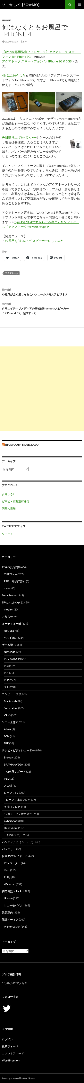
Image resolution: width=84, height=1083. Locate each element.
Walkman (9, 884)
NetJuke (9, 630)
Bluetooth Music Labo (21, 444)
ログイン (7, 1039)
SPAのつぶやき (11, 602)
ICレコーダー (12, 863)
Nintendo (9, 651)
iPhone (6, 20)
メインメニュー (79, 4)
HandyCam (11, 828)
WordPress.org (11, 1060)
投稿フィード (10, 1046)
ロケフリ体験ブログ (18, 799)
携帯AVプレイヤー (13, 856)
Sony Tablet (11, 708)
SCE (6, 687)
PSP (6, 680)
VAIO (7, 715)
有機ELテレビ (12, 806)
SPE (6, 743)
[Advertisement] (42, 388)
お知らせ (7, 616)
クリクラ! (8, 494)
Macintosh (10, 701)
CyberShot (10, 820)
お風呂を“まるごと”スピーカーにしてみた (34, 241)
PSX (6, 778)
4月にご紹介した (14, 75)
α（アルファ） (13, 835)
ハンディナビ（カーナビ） (18, 842)
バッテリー (9, 849)
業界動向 (7, 912)
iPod (7, 870)
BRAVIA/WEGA (13, 764)
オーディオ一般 (11, 623)
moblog (8, 609)
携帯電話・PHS (11, 891)
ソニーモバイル (13, 905)
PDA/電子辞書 (11, 567)
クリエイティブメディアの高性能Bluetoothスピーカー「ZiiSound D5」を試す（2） (35, 308)
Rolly (7, 877)
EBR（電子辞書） (14, 581)
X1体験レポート (16, 771)
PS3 (6, 665)
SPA (25, 41)
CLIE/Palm (10, 574)
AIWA (7, 729)
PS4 (6, 673)
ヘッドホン (11, 637)
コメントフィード (13, 1053)
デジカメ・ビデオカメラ (17, 813)
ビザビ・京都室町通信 (15, 501)
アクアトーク (11, 273)
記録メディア (10, 919)
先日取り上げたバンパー (19, 137)
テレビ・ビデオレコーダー (18, 750)
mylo (7, 588)
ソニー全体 (9, 722)
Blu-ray (8, 757)
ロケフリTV (11, 792)
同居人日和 (9, 508)
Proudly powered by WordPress (18, 1078)
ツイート (7, 533)
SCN (6, 736)
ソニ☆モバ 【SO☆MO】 (21, 5)
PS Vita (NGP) (12, 658)
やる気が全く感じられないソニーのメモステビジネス (35, 292)
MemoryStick (12, 926)
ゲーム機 (7, 644)
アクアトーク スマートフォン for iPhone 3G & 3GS (36, 61)
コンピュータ (10, 694)
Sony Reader (9, 595)
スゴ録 (8, 785)
